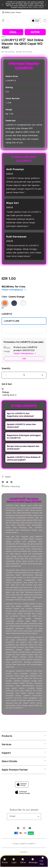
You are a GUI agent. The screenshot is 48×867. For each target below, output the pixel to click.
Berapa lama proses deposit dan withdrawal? (23, 447)
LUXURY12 (23, 844)
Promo (5, 862)
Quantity (6, 368)
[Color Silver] (23, 303)
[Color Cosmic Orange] (5, 303)
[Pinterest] (12, 483)
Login (13, 862)
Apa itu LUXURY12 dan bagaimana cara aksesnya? (20, 414)
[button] (6, 477)
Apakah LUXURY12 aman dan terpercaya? (21, 425)
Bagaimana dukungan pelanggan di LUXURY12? (24, 436)
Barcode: (19, 52)
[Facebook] (3, 483)
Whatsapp (33, 862)
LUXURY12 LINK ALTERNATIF (18, 330)
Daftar (23, 862)
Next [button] (45, 4)
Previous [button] (2, 4)
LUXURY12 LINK (11, 321)
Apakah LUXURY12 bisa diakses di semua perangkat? (24, 458)
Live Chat (42, 862)
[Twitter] (8, 483)
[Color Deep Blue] (14, 303)
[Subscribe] (38, 816)
